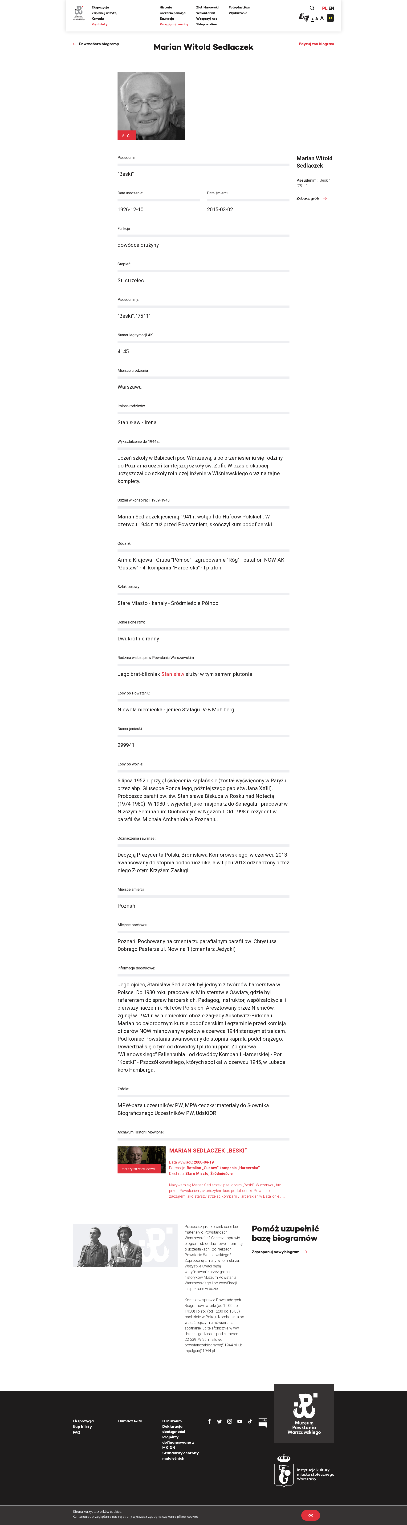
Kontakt (98, 18)
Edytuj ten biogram (316, 43)
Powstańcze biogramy (99, 43)
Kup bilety (100, 24)
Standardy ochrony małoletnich (180, 1456)
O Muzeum (172, 1421)
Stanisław (173, 674)
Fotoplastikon (239, 7)
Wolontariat (205, 13)
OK (310, 1515)
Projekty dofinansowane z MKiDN (178, 1442)
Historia (166, 7)
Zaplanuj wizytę (104, 13)
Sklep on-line (206, 24)
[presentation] (11, 689)
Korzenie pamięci (173, 13)
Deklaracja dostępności (173, 1429)
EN (331, 8)
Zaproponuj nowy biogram (276, 1251)
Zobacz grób (308, 198)
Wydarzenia (238, 13)
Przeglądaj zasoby (174, 24)
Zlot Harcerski (207, 7)
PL (324, 8)
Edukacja (167, 18)
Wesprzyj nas (206, 18)
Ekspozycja (100, 7)
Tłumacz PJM (130, 1421)
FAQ (76, 1432)
